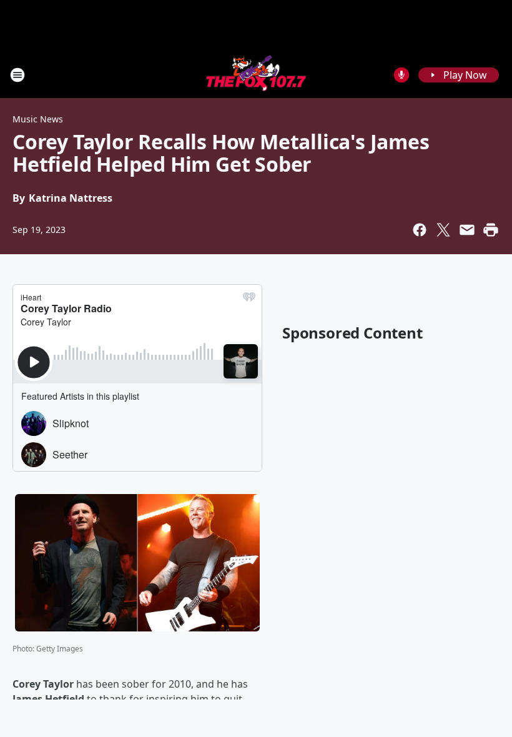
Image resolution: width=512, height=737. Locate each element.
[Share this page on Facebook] (419, 230)
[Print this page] (491, 230)
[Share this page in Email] (467, 230)
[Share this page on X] (443, 230)
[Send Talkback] (401, 74)
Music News (37, 119)
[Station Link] (256, 74)
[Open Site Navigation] (17, 74)
